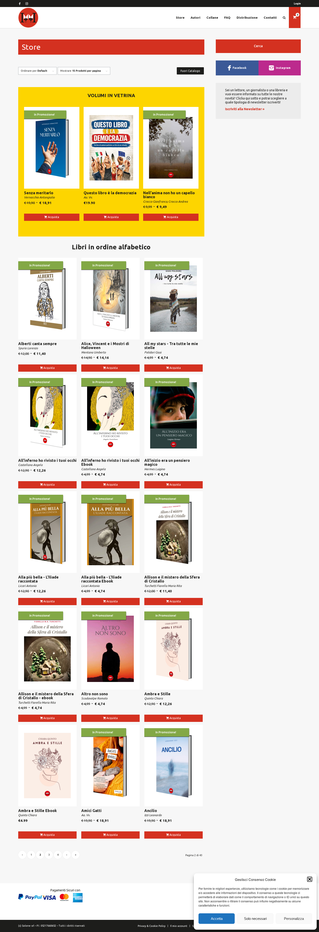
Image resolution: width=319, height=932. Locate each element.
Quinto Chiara (153, 698)
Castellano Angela (30, 464)
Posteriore (306, 455)
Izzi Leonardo (153, 815)
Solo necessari (255, 919)
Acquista (53, 217)
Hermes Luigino (154, 469)
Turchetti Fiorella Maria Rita (163, 585)
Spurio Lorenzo (28, 348)
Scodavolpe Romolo (94, 698)
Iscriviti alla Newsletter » (244, 109)
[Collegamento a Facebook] (19, 3)
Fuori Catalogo (190, 70)
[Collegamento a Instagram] (26, 3)
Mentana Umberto (93, 352)
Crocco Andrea (178, 201)
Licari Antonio (27, 585)
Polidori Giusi (152, 352)
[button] (309, 879)
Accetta (217, 919)
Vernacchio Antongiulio (39, 197)
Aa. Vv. (88, 197)
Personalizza (294, 919)
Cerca (258, 46)
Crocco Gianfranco (155, 201)
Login (297, 3)
